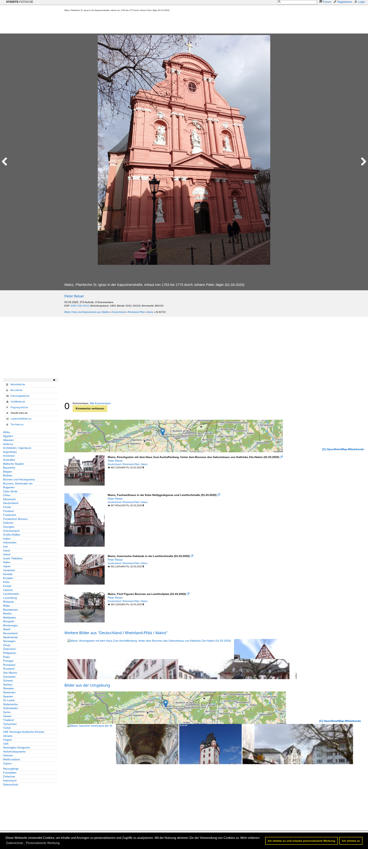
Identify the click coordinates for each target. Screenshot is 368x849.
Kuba (6, 581)
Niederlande (10, 637)
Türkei (7, 727)
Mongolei (8, 621)
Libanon (8, 589)
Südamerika (10, 704)
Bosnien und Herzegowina (19, 479)
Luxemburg (10, 597)
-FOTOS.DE (19, 1)
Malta (6, 605)
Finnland (8, 511)
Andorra (8, 444)
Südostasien (10, 708)
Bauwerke (9, 467)
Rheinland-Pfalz (136, 312)
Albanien (8, 440)
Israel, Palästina (12, 558)
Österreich (9, 648)
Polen (6, 656)
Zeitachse (9, 776)
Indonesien (9, 542)
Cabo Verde (10, 491)
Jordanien (9, 570)
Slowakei (8, 688)
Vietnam (8, 755)
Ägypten (8, 436)
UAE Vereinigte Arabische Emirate (23, 731)
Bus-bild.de (16, 390)
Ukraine (7, 735)
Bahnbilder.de (18, 384)
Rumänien (9, 664)
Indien (7, 538)
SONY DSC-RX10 (80, 305)
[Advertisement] (134, 23)
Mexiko (7, 613)
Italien (6, 562)
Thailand (8, 719)
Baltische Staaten (13, 463)
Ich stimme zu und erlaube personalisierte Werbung (301, 840)
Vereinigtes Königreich (16, 747)
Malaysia (8, 601)
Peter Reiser (74, 296)
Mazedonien (10, 609)
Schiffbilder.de (18, 401)
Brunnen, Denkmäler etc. (18, 483)
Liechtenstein (11, 593)
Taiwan (7, 716)
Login (361, 1)
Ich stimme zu (351, 840)
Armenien (9, 455)
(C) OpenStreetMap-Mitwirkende (343, 449)
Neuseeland (10, 633)
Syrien (7, 712)
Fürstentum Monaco (15, 518)
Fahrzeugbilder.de (20, 396)
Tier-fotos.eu (17, 424)
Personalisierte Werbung (43, 843)
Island (6, 554)
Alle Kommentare (100, 403)
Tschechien (10, 723)
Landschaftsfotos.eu (21, 418)
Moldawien (9, 617)
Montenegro (10, 625)
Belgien (7, 471)
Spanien (8, 696)
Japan (7, 566)
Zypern (7, 763)
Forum (327, 1)
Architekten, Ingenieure (17, 447)
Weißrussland (11, 759)
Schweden (9, 676)
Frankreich (9, 514)
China (6, 495)
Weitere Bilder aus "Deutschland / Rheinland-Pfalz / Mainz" (116, 632)
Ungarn (7, 739)
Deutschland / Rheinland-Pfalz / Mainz (128, 464)
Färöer (7, 507)
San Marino (10, 672)
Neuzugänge (11, 768)
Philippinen (9, 652)
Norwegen (9, 641)
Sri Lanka (9, 700)
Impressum (10, 780)
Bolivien (7, 475)
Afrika (6, 432)
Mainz (150, 312)
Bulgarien (9, 487)
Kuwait (7, 585)
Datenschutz (10, 784)
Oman (7, 645)
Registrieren (344, 1)
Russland (8, 668)
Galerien (8, 522)
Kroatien (8, 578)
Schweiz (8, 680)
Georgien (8, 526)
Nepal (6, 629)
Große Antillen (11, 534)
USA (5, 743)
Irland (6, 550)
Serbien (7, 684)
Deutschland (118, 312)
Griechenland (11, 530)
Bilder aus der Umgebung (87, 685)
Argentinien (10, 451)
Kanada (7, 574)
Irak (5, 546)
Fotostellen (9, 772)
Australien (9, 459)
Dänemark (9, 499)
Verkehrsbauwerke (14, 751)
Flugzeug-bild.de (19, 407)
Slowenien (9, 692)
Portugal (8, 660)
